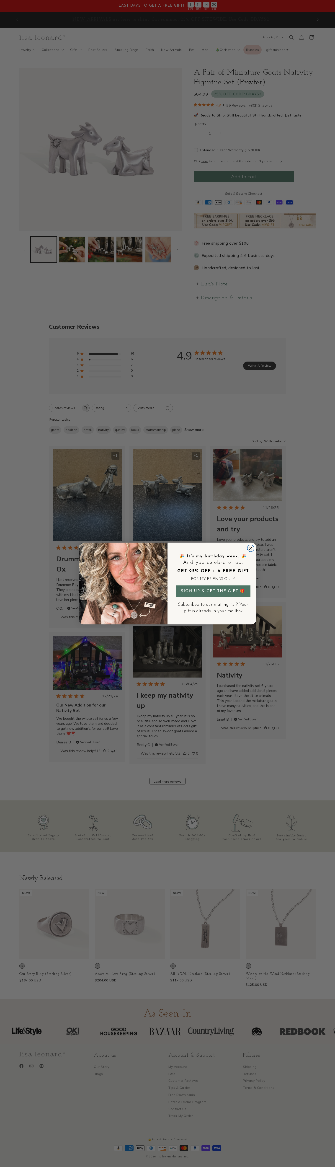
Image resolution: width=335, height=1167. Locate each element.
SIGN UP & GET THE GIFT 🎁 (213, 591)
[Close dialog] (250, 548)
